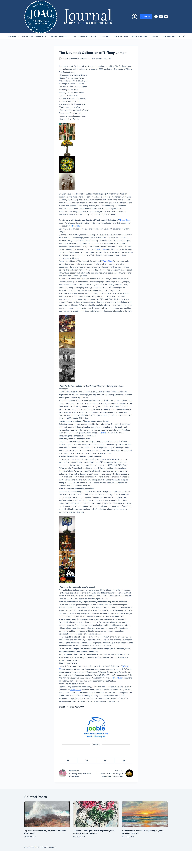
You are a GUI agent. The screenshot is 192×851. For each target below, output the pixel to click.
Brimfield (105, 36)
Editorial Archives (171, 36)
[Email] (166, 16)
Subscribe (146, 17)
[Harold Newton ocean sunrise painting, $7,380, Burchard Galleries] (145, 814)
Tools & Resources (139, 36)
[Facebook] (156, 16)
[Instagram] (161, 16)
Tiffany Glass (124, 220)
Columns (107, 59)
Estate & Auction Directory (84, 36)
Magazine (12, 36)
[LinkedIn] (124, 760)
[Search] (184, 36)
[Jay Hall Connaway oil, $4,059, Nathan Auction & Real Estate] (47, 814)
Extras (155, 36)
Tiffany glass (76, 226)
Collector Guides (59, 36)
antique (104, 433)
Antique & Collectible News (34, 36)
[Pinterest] (105, 760)
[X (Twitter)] (86, 760)
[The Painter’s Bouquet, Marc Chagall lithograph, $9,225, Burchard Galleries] (96, 814)
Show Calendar (121, 36)
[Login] (134, 16)
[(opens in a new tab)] (96, 727)
